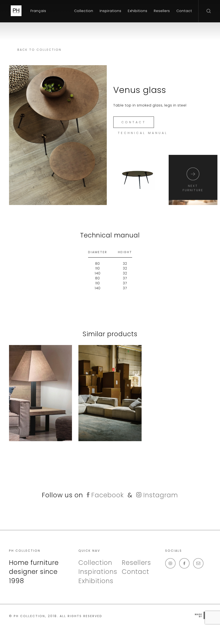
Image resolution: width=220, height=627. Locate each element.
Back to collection (39, 50)
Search (209, 10)
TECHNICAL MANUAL (143, 133)
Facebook (106, 495)
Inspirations (110, 10)
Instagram (159, 495)
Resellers (162, 10)
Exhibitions (137, 10)
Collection (83, 10)
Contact (184, 10)
